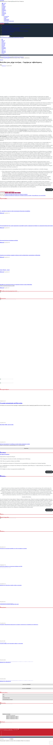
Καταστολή (4, 9)
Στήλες (3, 15)
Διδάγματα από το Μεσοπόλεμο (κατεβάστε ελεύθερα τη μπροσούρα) (11, 585)
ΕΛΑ (3, 696)
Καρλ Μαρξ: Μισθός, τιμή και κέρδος (6, 424)
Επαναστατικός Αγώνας (6, 697)
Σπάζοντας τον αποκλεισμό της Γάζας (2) (12, 717)
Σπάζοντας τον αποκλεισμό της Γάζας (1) (12, 718)
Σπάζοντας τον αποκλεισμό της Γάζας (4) (12, 716)
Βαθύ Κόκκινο (6, 19)
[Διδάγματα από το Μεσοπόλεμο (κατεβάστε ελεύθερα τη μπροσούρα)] (10, 582)
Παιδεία (3, 8)
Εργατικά (3, 44)
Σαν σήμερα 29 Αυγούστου (6, 32)
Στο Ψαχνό (6, 17)
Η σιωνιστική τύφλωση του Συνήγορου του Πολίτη (9, 240)
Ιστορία (3, 14)
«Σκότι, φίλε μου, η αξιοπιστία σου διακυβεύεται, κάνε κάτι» (11, 29)
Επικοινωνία (9, 737)
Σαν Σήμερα (3, 452)
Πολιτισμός (4, 12)
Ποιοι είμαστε (4, 737)
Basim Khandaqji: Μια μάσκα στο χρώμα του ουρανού (16, 194)
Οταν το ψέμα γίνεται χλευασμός (7, 34)
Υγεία (3, 11)
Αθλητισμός (4, 13)
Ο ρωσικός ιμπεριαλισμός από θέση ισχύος (11, 403)
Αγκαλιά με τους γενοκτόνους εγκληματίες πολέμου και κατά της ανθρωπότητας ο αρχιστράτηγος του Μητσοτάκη (20, 255)
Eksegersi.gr (4, 65)
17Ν (3, 694)
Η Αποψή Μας (6, 16)
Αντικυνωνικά (6, 20)
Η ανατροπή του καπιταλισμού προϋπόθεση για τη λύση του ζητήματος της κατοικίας (13, 548)
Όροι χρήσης (13, 737)
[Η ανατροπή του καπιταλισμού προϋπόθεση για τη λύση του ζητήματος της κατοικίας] (10, 546)
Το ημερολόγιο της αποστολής (10, 715)
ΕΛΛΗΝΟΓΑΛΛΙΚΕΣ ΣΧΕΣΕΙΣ (4, 191)
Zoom (5, 18)
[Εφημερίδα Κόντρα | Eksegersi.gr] (12, 37)
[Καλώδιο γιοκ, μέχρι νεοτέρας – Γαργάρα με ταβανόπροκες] (19, 94)
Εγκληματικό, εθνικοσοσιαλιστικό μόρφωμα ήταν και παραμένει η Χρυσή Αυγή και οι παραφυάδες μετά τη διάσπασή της (19, 624)
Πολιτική (3, 4)
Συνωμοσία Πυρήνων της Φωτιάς (8, 699)
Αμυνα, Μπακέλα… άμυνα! (5, 269)
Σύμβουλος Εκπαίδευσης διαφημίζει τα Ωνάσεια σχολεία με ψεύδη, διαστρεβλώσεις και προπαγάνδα (24, 195)
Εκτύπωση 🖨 (49, 189)
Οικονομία (4, 6)
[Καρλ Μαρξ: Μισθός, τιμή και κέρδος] (8, 423)
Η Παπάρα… (3, 476)
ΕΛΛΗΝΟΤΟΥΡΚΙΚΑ (11, 191)
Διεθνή (3, 5)
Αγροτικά (3, 7)
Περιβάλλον (4, 10)
